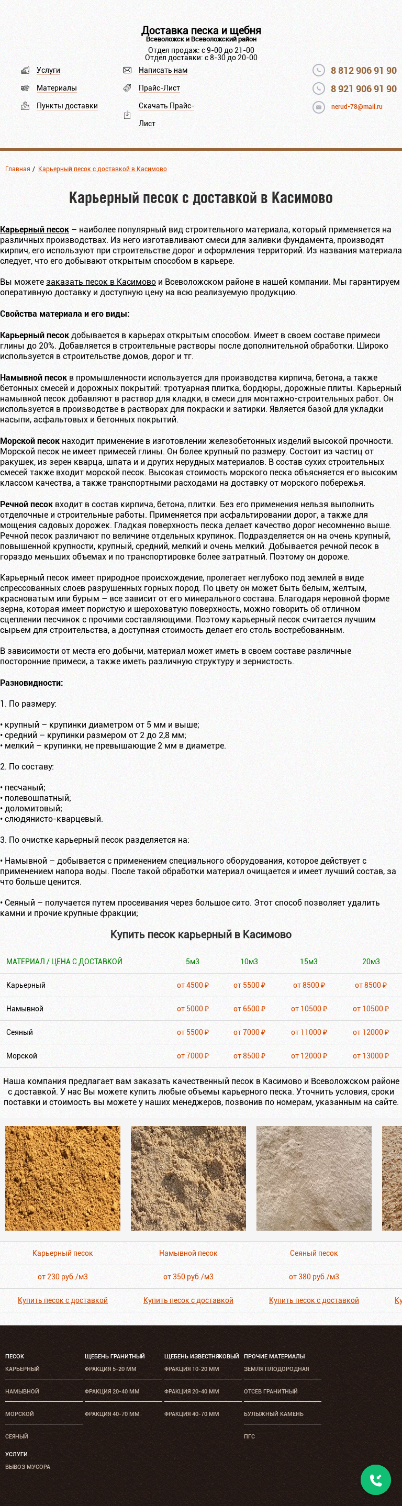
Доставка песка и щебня (201, 30)
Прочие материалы (274, 1356)
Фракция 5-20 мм (111, 1369)
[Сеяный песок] (314, 1228)
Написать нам (163, 70)
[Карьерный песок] (62, 1228)
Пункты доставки (67, 106)
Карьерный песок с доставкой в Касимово (102, 169)
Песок (14, 1356)
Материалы (57, 88)
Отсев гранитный (271, 1391)
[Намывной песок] (188, 1228)
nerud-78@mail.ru (357, 106)
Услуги (48, 70)
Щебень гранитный (115, 1356)
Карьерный (22, 1369)
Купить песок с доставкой (63, 1300)
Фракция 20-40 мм (112, 1391)
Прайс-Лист (159, 88)
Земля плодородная (276, 1369)
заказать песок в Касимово (101, 282)
